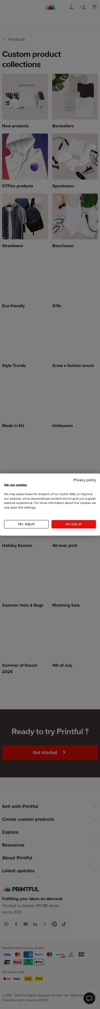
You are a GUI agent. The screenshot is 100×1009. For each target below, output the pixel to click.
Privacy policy (85, 480)
